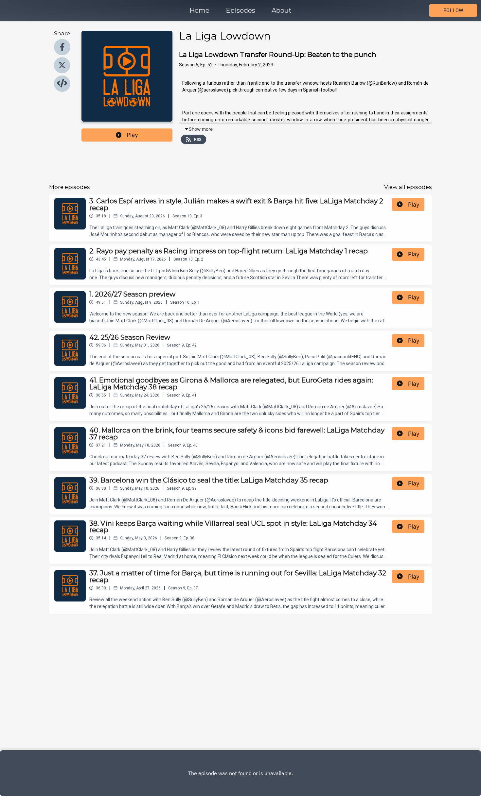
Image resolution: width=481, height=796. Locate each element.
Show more (201, 129)
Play (132, 134)
